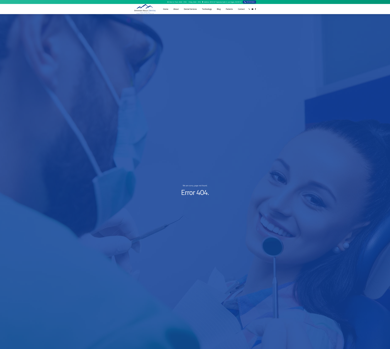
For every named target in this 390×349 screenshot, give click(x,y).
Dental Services (190, 9)
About (176, 9)
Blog (219, 9)
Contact (241, 9)
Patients (229, 9)
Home (165, 9)
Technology (207, 9)
